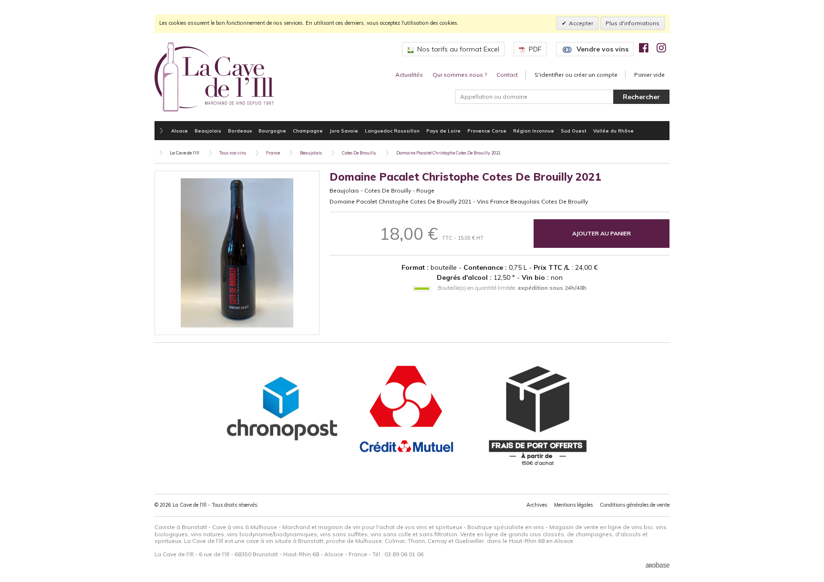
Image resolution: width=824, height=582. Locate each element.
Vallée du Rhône (613, 130)
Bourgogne (272, 130)
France (273, 152)
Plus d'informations (632, 23)
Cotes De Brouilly (359, 152)
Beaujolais (208, 130)
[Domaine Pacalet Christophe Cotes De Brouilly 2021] (236, 253)
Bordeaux (240, 130)
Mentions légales (573, 504)
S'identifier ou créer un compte (576, 74)
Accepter (581, 23)
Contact (507, 74)
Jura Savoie (344, 130)
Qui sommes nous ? (460, 74)
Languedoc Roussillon (392, 130)
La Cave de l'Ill (184, 152)
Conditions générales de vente (635, 504)
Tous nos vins (232, 152)
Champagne (308, 130)
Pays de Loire (443, 130)
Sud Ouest (574, 130)
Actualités (409, 74)
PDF (535, 49)
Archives (536, 504)
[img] (644, 47)
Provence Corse (486, 130)
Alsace (179, 130)
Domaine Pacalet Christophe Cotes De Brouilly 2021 (448, 152)
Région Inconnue (533, 130)
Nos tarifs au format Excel (458, 49)
